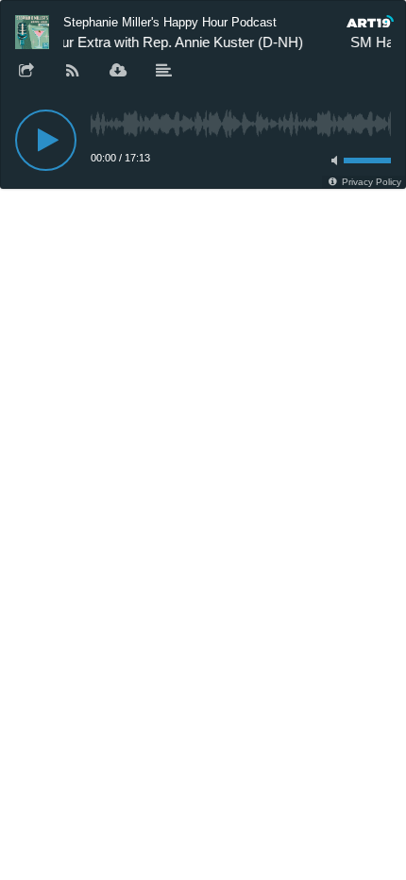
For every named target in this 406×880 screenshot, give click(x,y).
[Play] (45, 140)
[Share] (26, 72)
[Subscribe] (73, 72)
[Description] (164, 72)
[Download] (118, 72)
